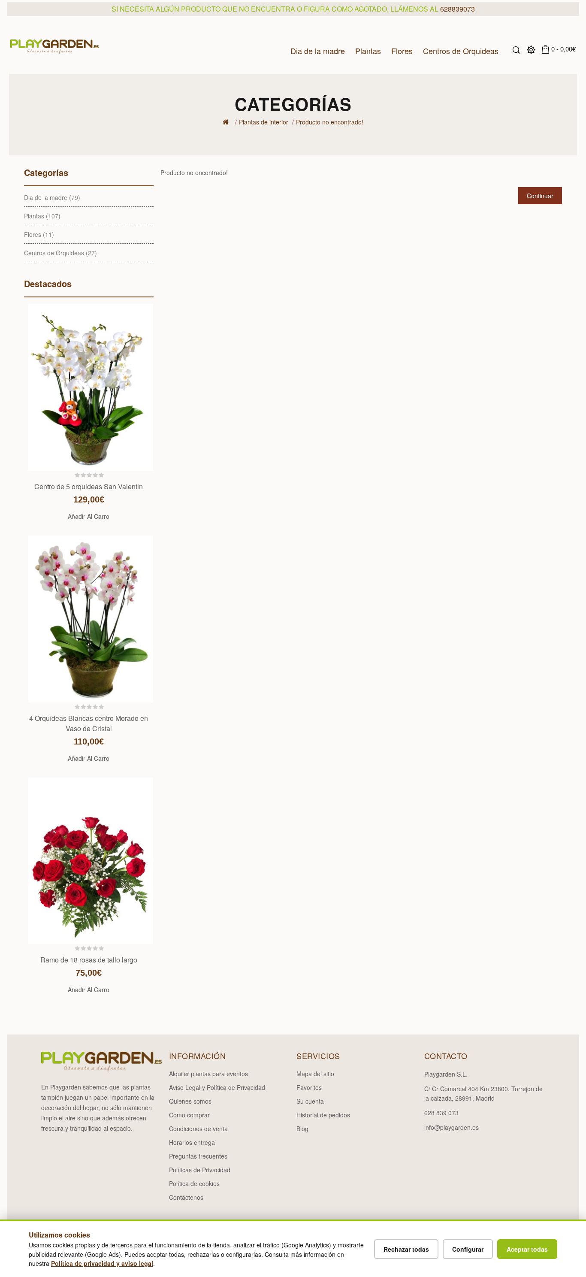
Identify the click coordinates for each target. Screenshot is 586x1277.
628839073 (457, 9)
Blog (302, 1128)
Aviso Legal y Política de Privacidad (217, 1087)
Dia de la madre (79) (52, 197)
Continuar (540, 195)
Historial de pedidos (323, 1115)
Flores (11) (39, 234)
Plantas (368, 50)
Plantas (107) (42, 216)
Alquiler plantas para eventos (208, 1073)
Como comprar (189, 1115)
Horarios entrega (192, 1142)
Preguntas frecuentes (198, 1156)
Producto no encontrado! (329, 122)
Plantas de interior (263, 122)
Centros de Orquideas (460, 50)
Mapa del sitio (315, 1073)
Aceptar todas (527, 1249)
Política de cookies (194, 1183)
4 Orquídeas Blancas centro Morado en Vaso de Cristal (88, 723)
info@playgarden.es (451, 1127)
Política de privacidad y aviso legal (102, 1263)
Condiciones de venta (198, 1128)
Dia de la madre (317, 50)
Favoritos (309, 1087)
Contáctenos (186, 1197)
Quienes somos (190, 1101)
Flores (402, 50)
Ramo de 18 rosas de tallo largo (88, 960)
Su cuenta (310, 1101)
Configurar (467, 1249)
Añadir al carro (88, 516)
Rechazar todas (406, 1249)
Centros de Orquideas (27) (60, 252)
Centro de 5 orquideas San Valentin (88, 486)
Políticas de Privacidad (199, 1169)
